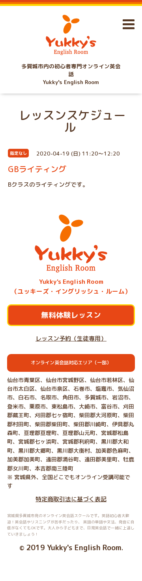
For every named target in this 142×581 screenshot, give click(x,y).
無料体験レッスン (71, 315)
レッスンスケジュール (72, 121)
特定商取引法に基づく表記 (71, 499)
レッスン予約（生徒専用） (71, 338)
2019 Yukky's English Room (73, 547)
